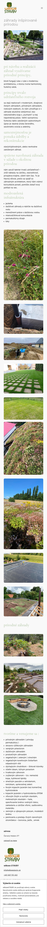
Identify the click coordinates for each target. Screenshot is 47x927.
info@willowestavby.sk (12, 870)
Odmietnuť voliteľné (23, 922)
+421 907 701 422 (10, 875)
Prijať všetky (23, 910)
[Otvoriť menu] (41, 8)
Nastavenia (23, 916)
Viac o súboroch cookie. (12, 904)
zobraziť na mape (10, 841)
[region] (23, 903)
